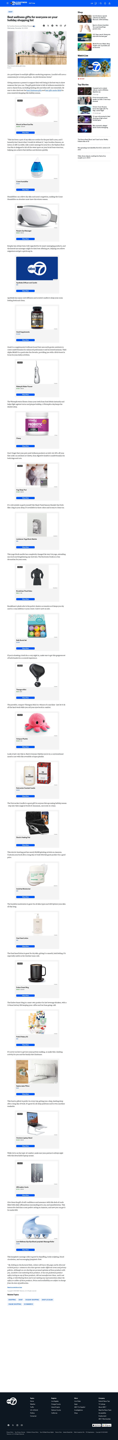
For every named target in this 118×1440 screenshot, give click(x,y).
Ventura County (56, 1410)
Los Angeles (54, 1401)
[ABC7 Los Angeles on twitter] (13, 1425)
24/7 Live (32, 3)
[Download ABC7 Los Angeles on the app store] (96, 1425)
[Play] (94, 67)
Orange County (56, 1404)
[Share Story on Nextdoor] (56, 25)
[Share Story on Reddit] (52, 25)
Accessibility (102, 1413)
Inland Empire (55, 1407)
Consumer (33, 1416)
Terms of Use (58, 1432)
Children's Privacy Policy (32, 1432)
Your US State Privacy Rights (47, 1432)
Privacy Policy (10, 1432)
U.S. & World (34, 1410)
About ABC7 (102, 1407)
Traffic (32, 1407)
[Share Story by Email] (60, 25)
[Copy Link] (65, 25)
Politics (32, 1413)
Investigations (78, 1410)
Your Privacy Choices (20, 1432)
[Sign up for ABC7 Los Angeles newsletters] (22, 1425)
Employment (102, 1416)
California (54, 1413)
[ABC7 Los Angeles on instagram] (17, 1425)
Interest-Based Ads (67, 1432)
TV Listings (102, 1404)
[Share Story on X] (48, 25)
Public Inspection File (79, 1432)
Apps (75, 1404)
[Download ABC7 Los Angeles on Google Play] (106, 1425)
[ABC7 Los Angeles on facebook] (8, 1425)
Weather (32, 1404)
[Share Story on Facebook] (43, 25)
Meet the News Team (105, 1410)
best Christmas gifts (34, 90)
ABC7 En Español (79, 1407)
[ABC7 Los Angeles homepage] (18, 3)
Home (32, 1401)
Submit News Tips (104, 1401)
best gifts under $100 (53, 90)
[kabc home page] (12, 1401)
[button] (7, 3)
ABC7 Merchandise (105, 1419)
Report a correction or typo (14, 1287)
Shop (76, 1413)
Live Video (77, 1401)
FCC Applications (90, 1432)
